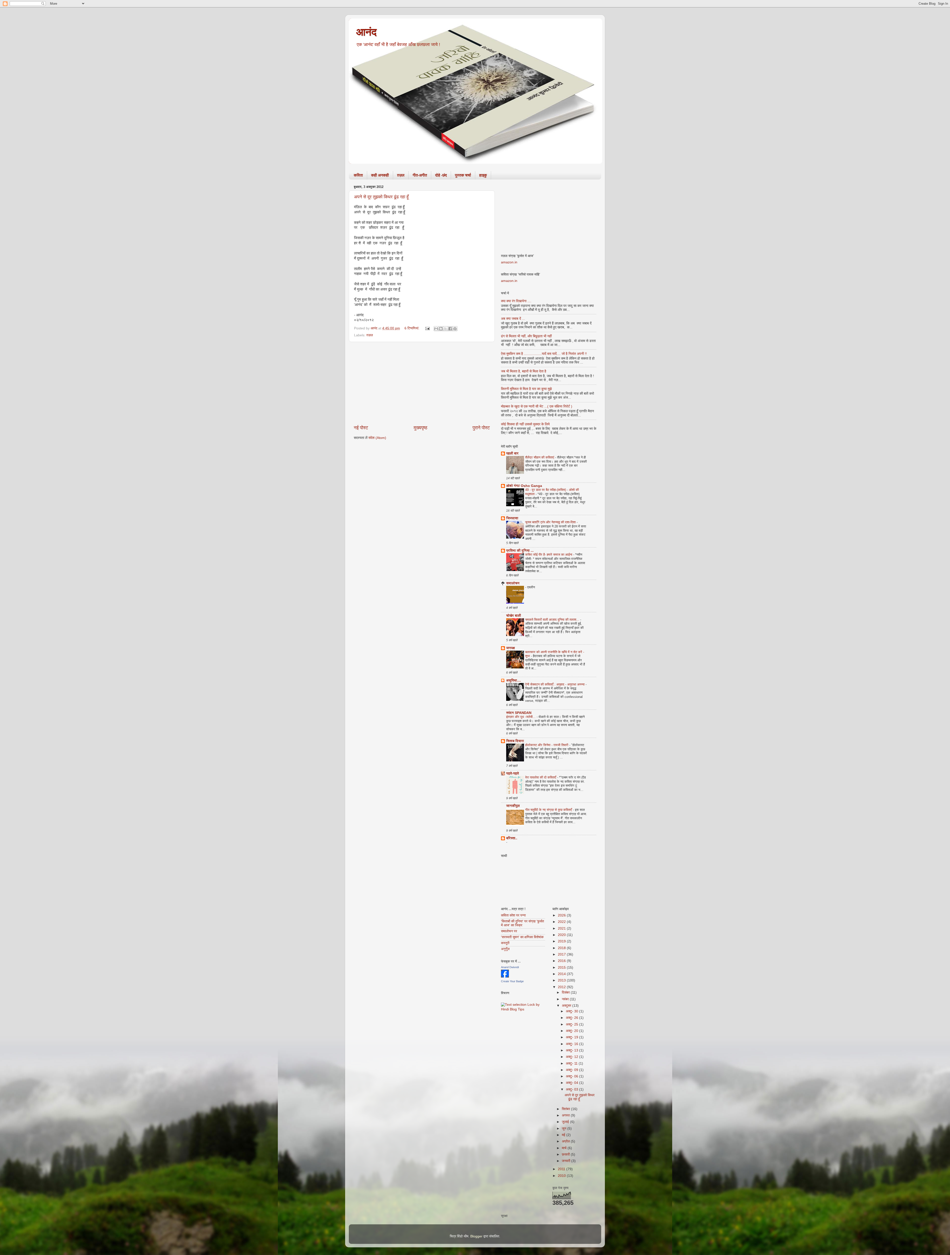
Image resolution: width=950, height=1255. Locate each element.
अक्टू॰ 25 (572, 1024)
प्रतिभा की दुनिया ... (520, 550)
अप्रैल (566, 1141)
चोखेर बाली (513, 615)
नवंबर (566, 999)
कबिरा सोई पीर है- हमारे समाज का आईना (549, 554)
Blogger (476, 1236)
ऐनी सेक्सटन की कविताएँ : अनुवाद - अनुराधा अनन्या (555, 684)
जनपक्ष (510, 648)
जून (564, 1128)
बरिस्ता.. (511, 838)
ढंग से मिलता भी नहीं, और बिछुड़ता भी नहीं (526, 336)
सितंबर (566, 1109)
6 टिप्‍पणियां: (412, 328)
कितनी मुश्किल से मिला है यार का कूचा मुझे (526, 389)
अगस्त (566, 1115)
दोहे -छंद (441, 175)
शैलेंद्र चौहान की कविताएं (540, 457)
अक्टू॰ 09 (572, 1070)
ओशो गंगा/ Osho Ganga (524, 486)
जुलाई (566, 1122)
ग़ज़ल (400, 175)
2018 (562, 948)
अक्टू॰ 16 (572, 1044)
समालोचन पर (509, 931)
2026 (562, 915)
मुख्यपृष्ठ (420, 427)
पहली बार (512, 453)
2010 (562, 1176)
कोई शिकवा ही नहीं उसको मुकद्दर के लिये (525, 424)
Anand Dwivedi (510, 967)
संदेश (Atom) (377, 438)
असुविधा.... (513, 680)
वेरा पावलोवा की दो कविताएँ (541, 777)
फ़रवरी (566, 1154)
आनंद (366, 31)
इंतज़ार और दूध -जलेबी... (521, 717)
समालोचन (513, 583)
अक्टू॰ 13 (572, 1050)
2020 (562, 935)
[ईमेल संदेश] (427, 328)
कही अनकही (380, 175)
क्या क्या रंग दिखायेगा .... (516, 301)
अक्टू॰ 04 (572, 1083)
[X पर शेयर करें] (445, 328)
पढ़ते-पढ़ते (512, 773)
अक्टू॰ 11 (572, 1063)
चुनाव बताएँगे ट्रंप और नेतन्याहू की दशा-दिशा (551, 522)
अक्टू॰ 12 (572, 1057)
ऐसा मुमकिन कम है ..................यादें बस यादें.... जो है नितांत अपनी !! (544, 354)
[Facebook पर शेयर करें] (450, 328)
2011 (562, 1169)
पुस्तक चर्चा (463, 175)
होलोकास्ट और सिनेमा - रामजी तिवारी (547, 745)
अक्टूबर (567, 1005)
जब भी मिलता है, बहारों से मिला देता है (523, 371)
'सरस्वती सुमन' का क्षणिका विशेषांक (522, 937)
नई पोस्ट (361, 427)
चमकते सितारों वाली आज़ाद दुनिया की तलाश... (552, 619)
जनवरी (566, 1161)
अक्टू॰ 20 (572, 1031)
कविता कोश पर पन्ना (513, 915)
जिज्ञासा (512, 518)
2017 (562, 954)
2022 (562, 922)
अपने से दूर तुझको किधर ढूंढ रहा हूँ (381, 196)
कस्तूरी (505, 943)
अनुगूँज (505, 949)
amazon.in (509, 262)
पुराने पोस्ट (481, 427)
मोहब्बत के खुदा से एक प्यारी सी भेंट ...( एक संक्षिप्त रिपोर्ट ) (536, 406)
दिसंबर (566, 992)
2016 (562, 961)
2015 (562, 967)
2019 (562, 941)
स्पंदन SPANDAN (518, 713)
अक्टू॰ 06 (572, 1076)
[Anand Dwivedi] (505, 976)
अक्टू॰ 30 (572, 1011)
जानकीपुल (513, 806)
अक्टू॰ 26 (572, 1018)
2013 (562, 980)
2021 (562, 928)
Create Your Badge (512, 981)
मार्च (565, 1148)
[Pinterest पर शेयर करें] (454, 328)
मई (564, 1135)
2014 (562, 974)
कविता (358, 175)
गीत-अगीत (420, 175)
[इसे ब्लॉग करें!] (440, 328)
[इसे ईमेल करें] (436, 328)
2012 (562, 987)
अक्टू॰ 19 (572, 1037)
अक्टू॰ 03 (572, 1089)
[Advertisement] (422, 383)
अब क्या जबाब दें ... (513, 318)
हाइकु (483, 175)
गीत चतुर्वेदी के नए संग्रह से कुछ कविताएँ (549, 810)
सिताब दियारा (515, 741)
